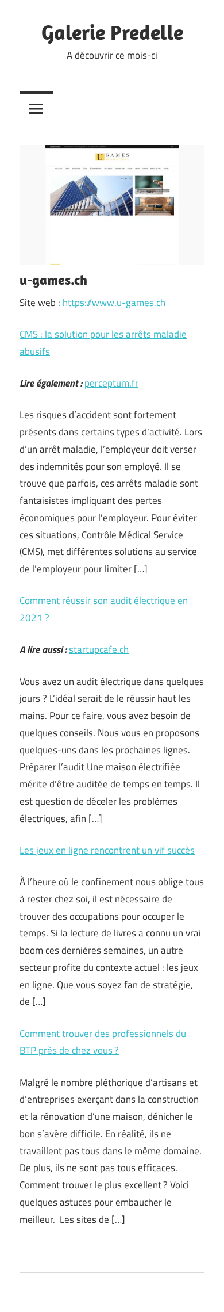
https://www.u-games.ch (114, 302)
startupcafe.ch (99, 649)
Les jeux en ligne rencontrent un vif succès (107, 850)
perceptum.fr (111, 383)
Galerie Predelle (112, 32)
